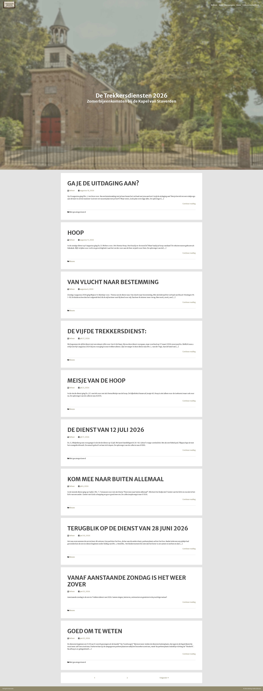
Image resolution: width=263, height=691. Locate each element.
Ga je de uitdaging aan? (103, 183)
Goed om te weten (94, 631)
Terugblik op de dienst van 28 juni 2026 (127, 528)
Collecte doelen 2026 (251, 5)
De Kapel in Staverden (8, 688)
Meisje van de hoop (96, 380)
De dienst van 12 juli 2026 (105, 429)
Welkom (214, 5)
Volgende (163, 678)
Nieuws (72, 261)
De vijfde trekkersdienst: (106, 331)
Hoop (75, 232)
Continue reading (189, 204)
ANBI (221, 5)
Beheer (72, 191)
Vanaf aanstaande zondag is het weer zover (126, 581)
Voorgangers (229, 5)
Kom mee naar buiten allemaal (115, 479)
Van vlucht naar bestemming (113, 282)
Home (238, 5)
